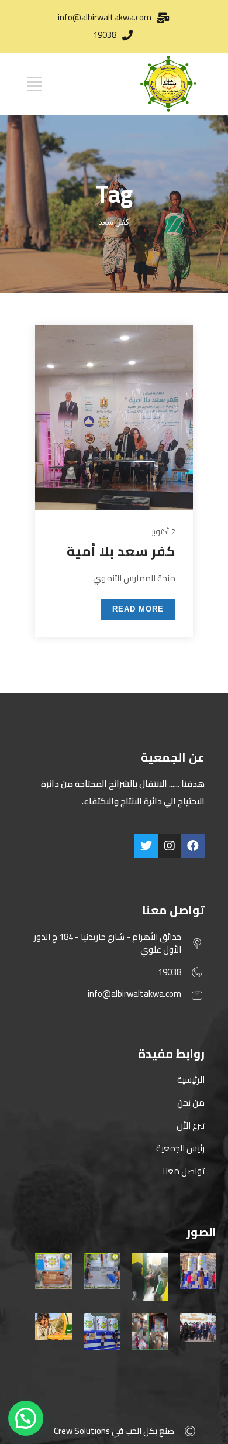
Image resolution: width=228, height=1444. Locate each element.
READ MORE (138, 609)
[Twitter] (146, 846)
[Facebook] (193, 846)
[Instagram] (169, 846)
